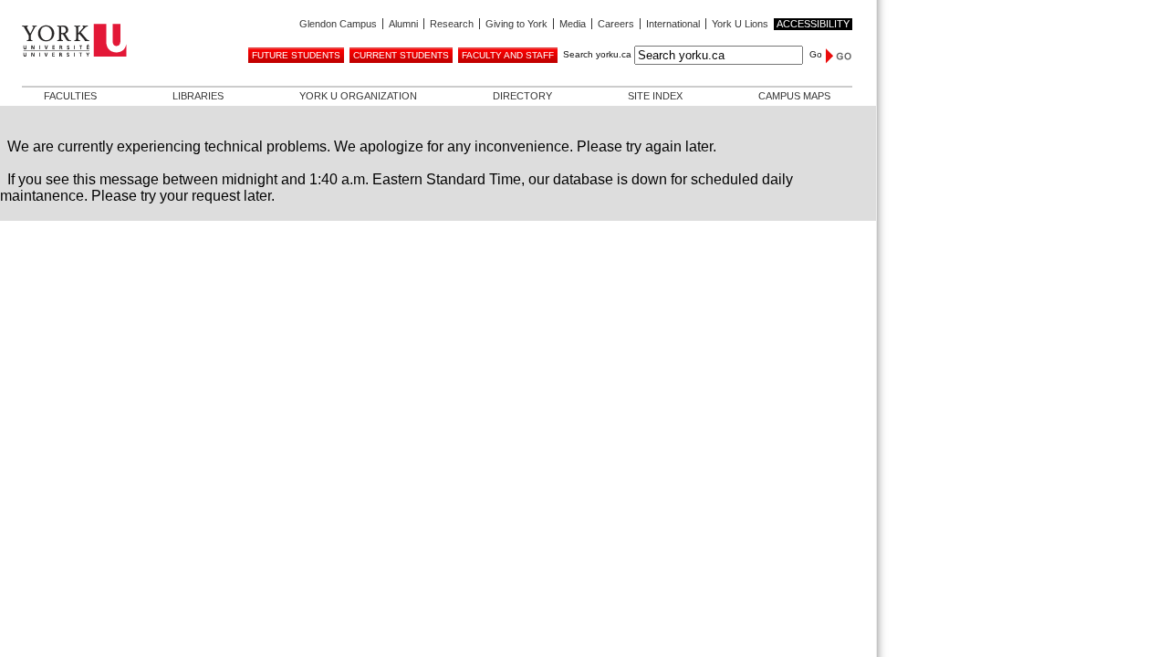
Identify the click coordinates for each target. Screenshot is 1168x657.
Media (572, 23)
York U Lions (740, 23)
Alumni (403, 23)
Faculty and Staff (508, 55)
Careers (616, 23)
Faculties (70, 95)
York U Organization (358, 95)
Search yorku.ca (597, 54)
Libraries (198, 95)
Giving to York (516, 23)
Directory (522, 95)
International (673, 23)
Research (452, 23)
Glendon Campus (338, 23)
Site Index (655, 95)
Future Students (296, 55)
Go (815, 54)
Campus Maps (794, 95)
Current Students (401, 55)
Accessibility (813, 23)
